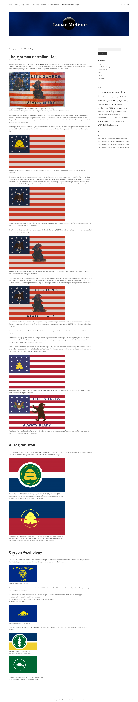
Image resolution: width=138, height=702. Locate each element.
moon (106, 108)
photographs (110, 114)
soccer (121, 117)
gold (108, 101)
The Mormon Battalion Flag (33, 56)
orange (118, 111)
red (99, 117)
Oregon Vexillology (25, 552)
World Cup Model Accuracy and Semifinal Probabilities (112, 138)
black (116, 92)
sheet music (111, 118)
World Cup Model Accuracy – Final (107, 136)
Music (28, 4)
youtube (116, 125)
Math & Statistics (54, 4)
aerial (100, 93)
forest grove (102, 101)
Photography (19, 4)
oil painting (108, 111)
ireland (101, 105)
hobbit (123, 101)
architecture (108, 92)
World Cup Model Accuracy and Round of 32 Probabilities (113, 147)
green (113, 100)
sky (116, 118)
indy (126, 101)
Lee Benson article (78, 331)
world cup (103, 124)
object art (100, 111)
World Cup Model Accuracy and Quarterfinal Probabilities (113, 141)
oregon (123, 111)
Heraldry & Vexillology (70, 4)
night (125, 108)
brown (101, 96)
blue (122, 92)
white (121, 121)
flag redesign (114, 97)
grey (119, 101)
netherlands (118, 108)
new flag (38, 452)
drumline (108, 97)
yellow (111, 125)
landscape (110, 104)
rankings (122, 114)
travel (112, 121)
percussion (102, 114)
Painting (36, 4)
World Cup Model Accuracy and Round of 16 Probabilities (113, 144)
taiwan (106, 121)
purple (116, 114)
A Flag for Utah (22, 445)
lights (119, 104)
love (102, 108)
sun (103, 121)
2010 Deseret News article (35, 64)
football (122, 96)
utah (117, 121)
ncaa (111, 107)
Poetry (43, 4)
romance (104, 118)
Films (10, 4)
